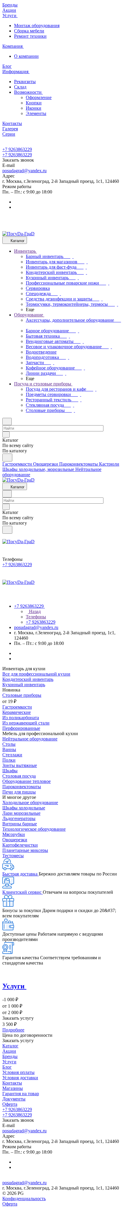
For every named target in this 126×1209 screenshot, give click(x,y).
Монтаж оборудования (36, 25)
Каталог (10, 1045)
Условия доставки (20, 1077)
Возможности (28, 92)
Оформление (39, 97)
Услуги (9, 1061)
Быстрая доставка (20, 873)
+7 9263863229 (17, 149)
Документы (13, 1098)
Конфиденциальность (24, 1198)
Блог (7, 1067)
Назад (34, 611)
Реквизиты (25, 81)
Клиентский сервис (22, 892)
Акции (9, 1051)
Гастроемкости (17, 706)
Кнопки (34, 102)
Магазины (12, 1088)
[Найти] (7, 457)
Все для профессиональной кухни (36, 673)
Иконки (33, 108)
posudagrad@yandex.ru (24, 170)
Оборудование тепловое (26, 781)
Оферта (9, 1104)
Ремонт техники (30, 36)
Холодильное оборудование (30, 802)
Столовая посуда (19, 775)
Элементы (36, 113)
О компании (26, 56)
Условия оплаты (18, 1072)
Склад (20, 86)
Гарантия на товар (20, 1093)
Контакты (12, 1082)
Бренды (10, 1056)
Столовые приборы (21, 695)
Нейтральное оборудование (29, 738)
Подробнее (13, 1029)
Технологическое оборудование (34, 829)
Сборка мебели (29, 30)
